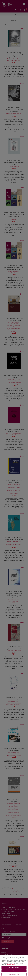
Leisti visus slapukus (14, 967)
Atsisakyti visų (14, 970)
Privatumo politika (11, 964)
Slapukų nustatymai (14, 974)
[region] (14, 965)
